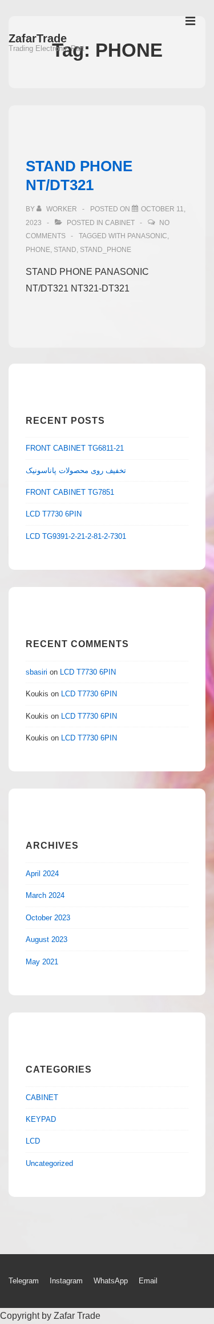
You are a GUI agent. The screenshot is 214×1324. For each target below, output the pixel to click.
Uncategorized (49, 1163)
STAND (65, 250)
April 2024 (42, 873)
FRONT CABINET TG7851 (70, 492)
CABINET (120, 223)
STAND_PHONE (105, 250)
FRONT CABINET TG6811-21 (75, 448)
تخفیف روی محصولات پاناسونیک (76, 470)
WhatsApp (111, 1280)
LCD (33, 1141)
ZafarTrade (38, 38)
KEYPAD (41, 1119)
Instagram (66, 1280)
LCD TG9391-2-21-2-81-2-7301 (76, 536)
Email (148, 1280)
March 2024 (45, 895)
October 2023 (48, 917)
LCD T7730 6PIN (54, 514)
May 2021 (42, 961)
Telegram (24, 1280)
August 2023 (46, 939)
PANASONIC (147, 236)
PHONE (38, 250)
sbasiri (36, 672)
